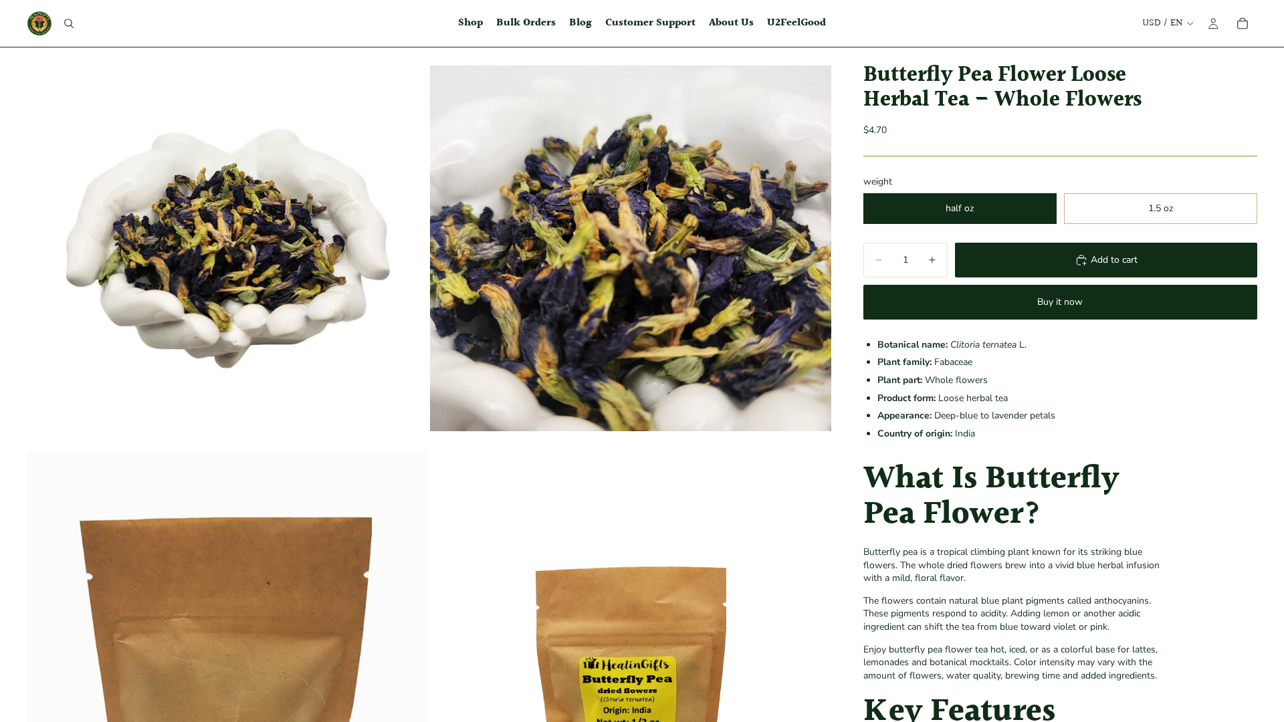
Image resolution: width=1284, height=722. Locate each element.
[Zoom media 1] (227, 248)
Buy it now (1060, 301)
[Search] (69, 23)
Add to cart (1114, 259)
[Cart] (1242, 23)
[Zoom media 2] (630, 248)
